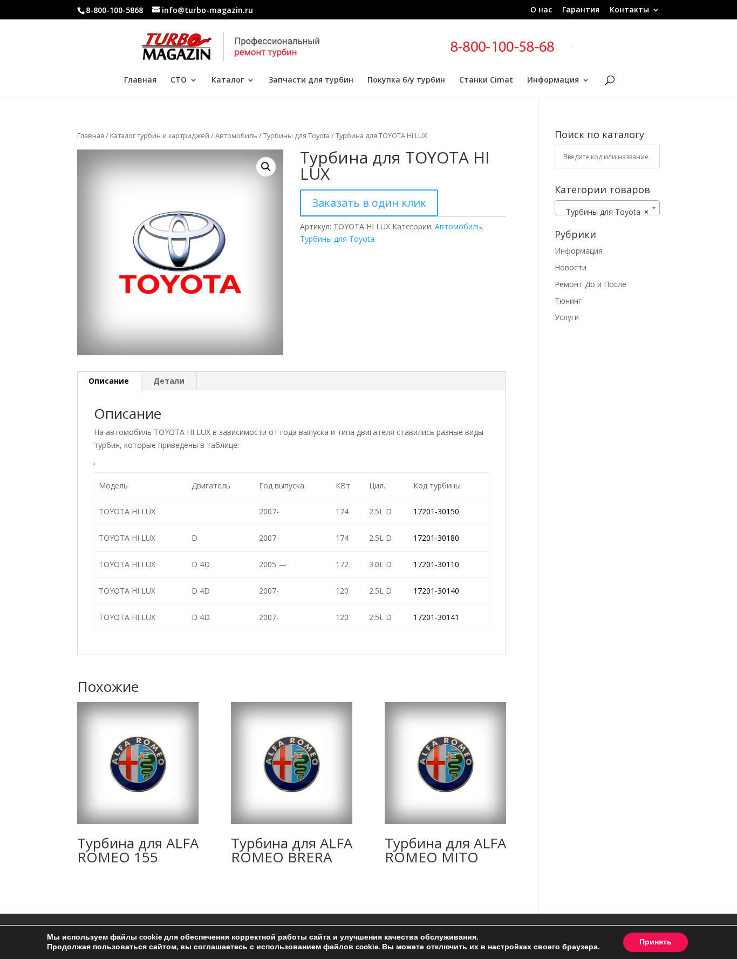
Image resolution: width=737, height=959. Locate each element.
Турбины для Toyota (296, 135)
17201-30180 (436, 538)
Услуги (567, 317)
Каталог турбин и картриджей (159, 135)
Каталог (227, 80)
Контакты (629, 10)
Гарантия (580, 10)
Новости (570, 267)
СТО (178, 80)
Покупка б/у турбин (406, 80)
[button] (266, 166)
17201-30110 (436, 564)
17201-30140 (436, 591)
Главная (140, 80)
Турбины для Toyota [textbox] (604, 212)
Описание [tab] (108, 381)
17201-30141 (436, 617)
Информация (553, 80)
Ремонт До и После (590, 284)
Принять (655, 942)
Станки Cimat (486, 80)
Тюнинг (568, 301)
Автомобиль (236, 135)
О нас (541, 10)
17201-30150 (436, 511)
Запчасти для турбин (311, 80)
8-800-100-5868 (114, 10)
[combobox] (607, 207)
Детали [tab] (169, 381)
